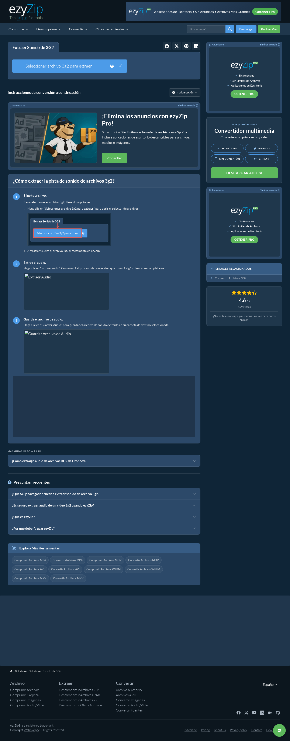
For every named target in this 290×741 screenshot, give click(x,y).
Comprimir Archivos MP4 (30, 560)
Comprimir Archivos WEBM (103, 569)
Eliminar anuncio (186, 105)
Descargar (246, 29)
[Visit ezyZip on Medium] (270, 712)
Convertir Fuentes (129, 710)
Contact (256, 730)
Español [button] (268, 684)
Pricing (205, 730)
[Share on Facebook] (167, 46)
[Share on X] (176, 46)
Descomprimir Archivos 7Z (78, 700)
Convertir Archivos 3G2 (230, 278)
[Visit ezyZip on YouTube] (254, 712)
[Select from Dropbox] (111, 66)
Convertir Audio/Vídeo (132, 705)
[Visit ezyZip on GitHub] (278, 712)
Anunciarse (19, 105)
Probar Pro (269, 29)
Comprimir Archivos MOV (105, 560)
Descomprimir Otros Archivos (80, 705)
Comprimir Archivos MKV (30, 578)
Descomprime (46, 29)
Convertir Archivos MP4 (68, 560)
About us (220, 730)
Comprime (16, 29)
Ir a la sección (185, 92)
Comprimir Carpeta (24, 695)
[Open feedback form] (279, 730)
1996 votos (244, 306)
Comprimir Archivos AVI (29, 569)
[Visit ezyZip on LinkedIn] (262, 712)
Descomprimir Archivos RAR (79, 695)
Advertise (190, 730)
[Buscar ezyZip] (229, 29)
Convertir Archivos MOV (143, 560)
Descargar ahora (244, 173)
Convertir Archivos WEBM (143, 569)
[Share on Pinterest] (186, 46)
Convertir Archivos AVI (65, 569)
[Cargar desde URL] (120, 66)
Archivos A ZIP (126, 695)
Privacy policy (238, 730)
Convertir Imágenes (130, 700)
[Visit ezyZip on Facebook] (239, 712)
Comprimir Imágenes (25, 700)
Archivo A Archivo (129, 690)
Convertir (76, 29)
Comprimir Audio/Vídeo (27, 705)
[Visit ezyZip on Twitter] (246, 712)
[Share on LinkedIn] (196, 46)
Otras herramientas (110, 29)
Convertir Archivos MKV (68, 578)
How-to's (272, 730)
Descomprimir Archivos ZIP (79, 690)
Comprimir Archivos (24, 690)
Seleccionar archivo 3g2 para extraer (59, 66)
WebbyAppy (31, 730)
